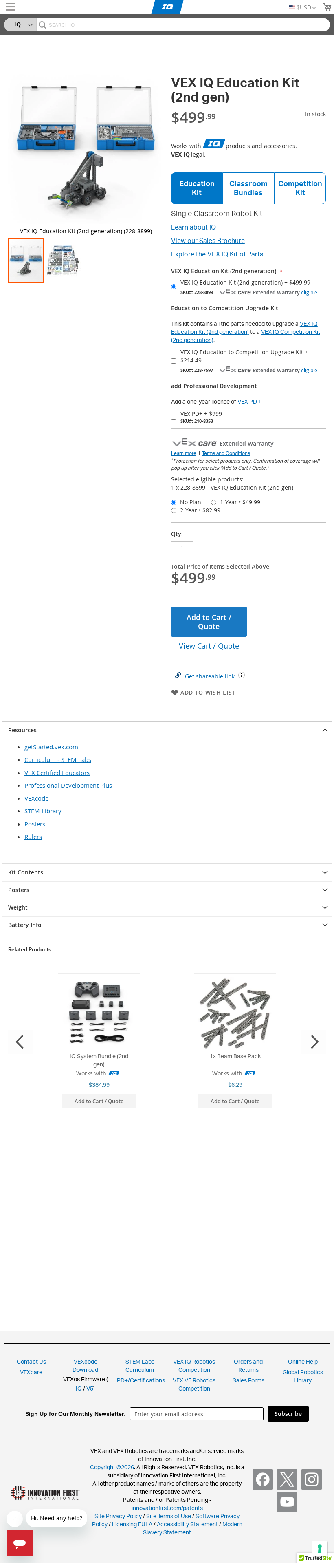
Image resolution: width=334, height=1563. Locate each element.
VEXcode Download (85, 1365)
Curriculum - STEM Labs (57, 759)
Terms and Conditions (226, 453)
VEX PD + (249, 401)
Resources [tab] (22, 730)
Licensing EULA (132, 1524)
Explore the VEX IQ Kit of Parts (217, 254)
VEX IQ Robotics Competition (194, 1365)
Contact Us (31, 1361)
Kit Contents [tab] (25, 872)
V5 (89, 1388)
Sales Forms (248, 1380)
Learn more (183, 453)
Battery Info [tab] (25, 925)
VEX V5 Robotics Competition (194, 1384)
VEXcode (36, 798)
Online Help (303, 1361)
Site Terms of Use (168, 1515)
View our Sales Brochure (208, 240)
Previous (20, 1042)
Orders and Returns (248, 1365)
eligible (309, 292)
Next (313, 1042)
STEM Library (43, 811)
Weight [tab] (18, 907)
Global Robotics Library (303, 1376)
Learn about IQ (193, 227)
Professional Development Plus (68, 785)
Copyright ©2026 (112, 1467)
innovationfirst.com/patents (167, 1507)
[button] (63, 260)
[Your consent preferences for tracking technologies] (319, 1548)
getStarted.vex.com (51, 747)
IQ (79, 1388)
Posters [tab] (18, 890)
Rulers (33, 836)
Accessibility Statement (187, 1524)
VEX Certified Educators (57, 772)
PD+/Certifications (141, 1380)
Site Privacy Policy (118, 1515)
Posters (34, 824)
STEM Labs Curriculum (139, 1365)
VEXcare (31, 1372)
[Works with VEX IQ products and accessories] (214, 144)
